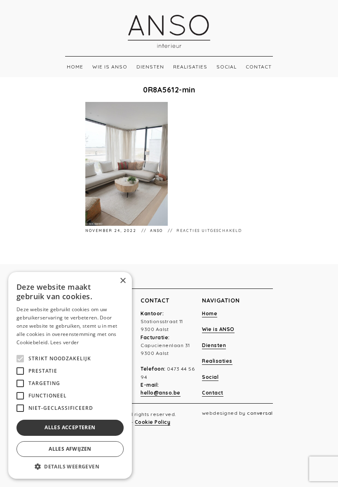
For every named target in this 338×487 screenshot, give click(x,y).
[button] (70, 466)
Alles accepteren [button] (70, 427)
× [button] (123, 281)
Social (226, 67)
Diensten (150, 67)
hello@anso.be (161, 393)
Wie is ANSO (109, 67)
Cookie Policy (153, 422)
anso (157, 230)
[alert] (70, 375)
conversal (260, 413)
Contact (259, 67)
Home (75, 67)
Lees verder (64, 342)
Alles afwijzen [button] (70, 448)
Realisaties (190, 67)
